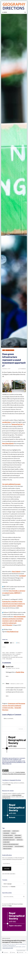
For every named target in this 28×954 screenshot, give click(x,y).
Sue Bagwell (22, 576)
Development (18, 835)
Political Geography (8, 846)
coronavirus (6, 833)
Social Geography (19, 846)
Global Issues (6, 842)
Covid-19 (13, 833)
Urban (16, 655)
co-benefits (19, 652)
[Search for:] (12, 897)
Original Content (10, 350)
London (18, 654)
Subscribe (6, 868)
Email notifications (7, 855)
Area (4, 350)
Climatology (15, 830)
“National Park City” (17, 424)
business (12, 652)
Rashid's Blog (20, 672)
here (9, 784)
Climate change (6, 830)
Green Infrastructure (9, 654)
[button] (7, 386)
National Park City (8, 655)
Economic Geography (8, 837)
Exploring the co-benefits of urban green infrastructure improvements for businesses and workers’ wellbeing (13, 604)
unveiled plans (6, 422)
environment (18, 837)
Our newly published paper (11, 484)
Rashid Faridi (9, 666)
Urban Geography (7, 848)
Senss (7, 683)
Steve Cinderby (16, 571)
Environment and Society (9, 839)
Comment (21, 728)
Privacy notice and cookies (7, 948)
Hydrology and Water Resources (10, 844)
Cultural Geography (8, 835)
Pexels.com (16, 346)
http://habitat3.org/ (12, 631)
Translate (13, 886)
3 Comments (23, 368)
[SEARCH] (24, 12)
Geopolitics (19, 839)
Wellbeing (9, 658)
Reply (7, 676)
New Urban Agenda (8, 443)
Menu (5, 12)
